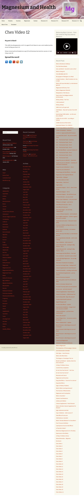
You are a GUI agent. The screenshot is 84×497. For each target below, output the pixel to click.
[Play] (58, 53)
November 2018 (27, 243)
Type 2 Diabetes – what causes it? (64, 242)
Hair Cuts (25, 135)
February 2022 (26, 174)
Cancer (4, 209)
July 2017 (25, 281)
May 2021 (25, 179)
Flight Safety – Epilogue (62, 177)
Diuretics (5, 237)
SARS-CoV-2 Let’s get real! (62, 107)
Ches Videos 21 (60, 492)
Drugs (4, 242)
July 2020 (25, 192)
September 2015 (27, 335)
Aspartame (5, 193)
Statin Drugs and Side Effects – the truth (66, 172)
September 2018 (27, 248)
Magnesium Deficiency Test (62, 87)
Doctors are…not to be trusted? (64, 289)
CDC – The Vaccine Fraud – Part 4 (64, 147)
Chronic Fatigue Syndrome (9, 216)
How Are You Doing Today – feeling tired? (66, 265)
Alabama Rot (6, 191)
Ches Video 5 (59, 451)
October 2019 (26, 215)
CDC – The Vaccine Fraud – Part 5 (64, 145)
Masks (4, 275)
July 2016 (25, 309)
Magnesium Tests (7, 273)
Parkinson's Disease (7, 290)
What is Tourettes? (60, 396)
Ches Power (26, 141)
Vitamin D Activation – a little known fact (65, 294)
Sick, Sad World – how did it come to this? (66, 69)
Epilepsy (5, 244)
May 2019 (25, 228)
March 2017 (25, 289)
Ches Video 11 (59, 466)
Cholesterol (5, 214)
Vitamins (10, 21)
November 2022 (27, 166)
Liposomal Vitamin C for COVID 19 (64, 125)
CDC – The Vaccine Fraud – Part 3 (64, 152)
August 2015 (26, 337)
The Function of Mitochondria (63, 390)
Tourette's (5, 313)
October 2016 (26, 302)
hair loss (5, 252)
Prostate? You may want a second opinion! (66, 286)
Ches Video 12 (59, 469)
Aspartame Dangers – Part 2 (63, 192)
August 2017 (26, 279)
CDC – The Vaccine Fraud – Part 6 (64, 142)
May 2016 (25, 314)
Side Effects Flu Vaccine (62, 207)
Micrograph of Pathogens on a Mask (65, 76)
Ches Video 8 (59, 459)
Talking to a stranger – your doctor (64, 202)
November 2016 (27, 299)
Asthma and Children (61, 401)
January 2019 (26, 238)
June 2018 (25, 256)
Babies (4, 199)
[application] (66, 46)
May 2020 (25, 197)
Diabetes (5, 229)
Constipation (6, 219)
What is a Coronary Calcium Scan (64, 284)
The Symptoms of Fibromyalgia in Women (66, 348)
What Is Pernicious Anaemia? (63, 277)
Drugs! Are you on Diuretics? (63, 169)
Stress (4, 308)
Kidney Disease (6, 262)
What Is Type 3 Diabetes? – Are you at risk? (66, 199)
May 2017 (25, 286)
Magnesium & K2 (7, 267)
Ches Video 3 (59, 446)
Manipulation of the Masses (62, 93)
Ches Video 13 (59, 471)
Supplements (6, 311)
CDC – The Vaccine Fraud (62, 157)
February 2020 (26, 205)
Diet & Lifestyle (6, 232)
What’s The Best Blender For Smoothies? (66, 420)
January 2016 (26, 325)
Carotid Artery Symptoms (62, 367)
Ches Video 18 (59, 484)
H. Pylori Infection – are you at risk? (64, 197)
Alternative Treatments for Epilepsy (65, 262)
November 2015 (27, 330)
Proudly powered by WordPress (9, 347)
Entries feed (6, 175)
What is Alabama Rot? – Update (63, 322)
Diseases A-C (44, 21)
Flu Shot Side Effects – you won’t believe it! (66, 150)
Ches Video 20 (59, 489)
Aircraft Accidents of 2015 (62, 180)
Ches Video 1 (59, 443)
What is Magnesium (60, 345)
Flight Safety (59, 185)
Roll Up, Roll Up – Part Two (62, 99)
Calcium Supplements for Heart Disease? (66, 268)
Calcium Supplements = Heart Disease (65, 291)
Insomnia (5, 260)
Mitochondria (6, 285)
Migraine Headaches (8, 283)
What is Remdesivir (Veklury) (63, 64)
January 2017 (26, 294)
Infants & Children (7, 257)
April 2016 (25, 317)
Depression (5, 227)
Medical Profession (7, 278)
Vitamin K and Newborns (62, 398)
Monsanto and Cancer (61, 375)
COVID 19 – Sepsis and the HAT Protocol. (66, 133)
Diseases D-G (54, 21)
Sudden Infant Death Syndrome (63, 299)
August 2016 (26, 307)
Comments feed (7, 178)
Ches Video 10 (59, 464)
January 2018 (26, 266)
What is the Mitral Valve (61, 355)
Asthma (4, 196)
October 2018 (26, 245)
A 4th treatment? (60, 102)
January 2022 (26, 177)
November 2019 (27, 212)
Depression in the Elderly (62, 433)
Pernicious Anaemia (7, 293)
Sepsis (4, 306)
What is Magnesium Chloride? (63, 90)
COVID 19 (5, 222)
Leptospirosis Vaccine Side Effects (64, 425)
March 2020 (25, 202)
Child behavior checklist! (62, 418)
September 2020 (27, 187)
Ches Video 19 (59, 487)
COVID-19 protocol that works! (63, 122)
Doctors (5, 239)
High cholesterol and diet (62, 410)
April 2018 (25, 261)
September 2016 (27, 304)
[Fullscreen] (75, 53)
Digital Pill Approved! (61, 302)
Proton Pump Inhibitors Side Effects (65, 128)
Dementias (5, 224)
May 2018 (25, 258)
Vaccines (18, 21)
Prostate (5, 301)
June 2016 (25, 312)
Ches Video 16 (59, 479)
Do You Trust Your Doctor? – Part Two (65, 370)
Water (4, 326)
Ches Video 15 (59, 476)
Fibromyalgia (6, 247)
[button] (66, 46)
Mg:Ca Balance (6, 280)
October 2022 (26, 169)
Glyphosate (5, 250)
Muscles (5, 288)
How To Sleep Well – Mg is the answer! (65, 297)
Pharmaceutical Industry (8, 296)
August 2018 (26, 251)
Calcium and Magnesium (62, 340)
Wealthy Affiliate (6, 329)
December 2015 (27, 327)
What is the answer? (61, 315)
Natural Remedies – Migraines (63, 438)
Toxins (4, 316)
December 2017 (27, 268)
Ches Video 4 (59, 448)
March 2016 (25, 320)
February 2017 (26, 291)
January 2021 (26, 182)
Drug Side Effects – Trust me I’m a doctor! (66, 380)
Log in (4, 172)
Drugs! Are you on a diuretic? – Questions (66, 160)
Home (3, 21)
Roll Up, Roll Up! (60, 104)
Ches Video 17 (59, 482)
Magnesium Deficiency (8, 270)
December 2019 (27, 210)
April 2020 (25, 199)
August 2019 (26, 220)
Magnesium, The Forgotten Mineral (64, 174)
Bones (4, 204)
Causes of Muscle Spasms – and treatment (66, 214)
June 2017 (25, 284)
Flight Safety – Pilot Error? (62, 182)
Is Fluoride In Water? (61, 428)
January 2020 (26, 207)
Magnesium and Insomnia (62, 378)
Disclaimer (13, 24)
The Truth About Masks (61, 66)
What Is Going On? (60, 71)
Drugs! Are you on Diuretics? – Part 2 (65, 167)
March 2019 (25, 233)
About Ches (5, 24)
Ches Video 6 (59, 453)
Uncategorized (6, 319)
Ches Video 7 (59, 456)
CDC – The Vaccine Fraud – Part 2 (64, 155)
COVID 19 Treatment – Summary (63, 130)
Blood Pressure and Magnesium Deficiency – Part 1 (30, 136)
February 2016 (26, 322)
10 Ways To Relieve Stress (62, 365)
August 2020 (26, 189)
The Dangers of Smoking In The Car (64, 358)
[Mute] (73, 53)
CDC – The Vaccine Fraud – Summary (65, 140)
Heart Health (6, 255)
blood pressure (6, 201)
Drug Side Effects (60, 383)
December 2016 (27, 297)
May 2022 (25, 171)
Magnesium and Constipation (63, 393)
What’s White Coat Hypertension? (64, 388)
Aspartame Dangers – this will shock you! (66, 194)
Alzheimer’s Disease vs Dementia (64, 343)
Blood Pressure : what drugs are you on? (66, 338)
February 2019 (26, 235)
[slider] (65, 52)
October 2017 (26, 274)
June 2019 (25, 225)
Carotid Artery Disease (8, 211)
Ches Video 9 (59, 461)
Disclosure (58, 441)
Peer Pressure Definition (62, 423)
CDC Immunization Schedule (63, 350)
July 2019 (25, 222)
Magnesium (27, 21)
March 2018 (25, 263)
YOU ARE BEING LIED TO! (62, 74)
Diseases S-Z (75, 21)
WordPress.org (6, 180)
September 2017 (27, 276)
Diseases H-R (65, 21)
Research (5, 303)
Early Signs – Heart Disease (62, 353)
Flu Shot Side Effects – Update (63, 304)
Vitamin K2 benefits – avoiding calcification (66, 270)
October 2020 (26, 184)
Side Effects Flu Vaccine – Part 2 (64, 204)
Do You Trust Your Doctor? (62, 373)
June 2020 (25, 194)
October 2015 (26, 332)
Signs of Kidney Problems (62, 385)
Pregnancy (5, 298)
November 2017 (27, 271)
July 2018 (25, 253)
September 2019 (27, 217)
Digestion (5, 234)
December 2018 (27, 240)
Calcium (35, 21)
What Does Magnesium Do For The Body (65, 430)
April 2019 (25, 230)
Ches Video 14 (59, 474)
